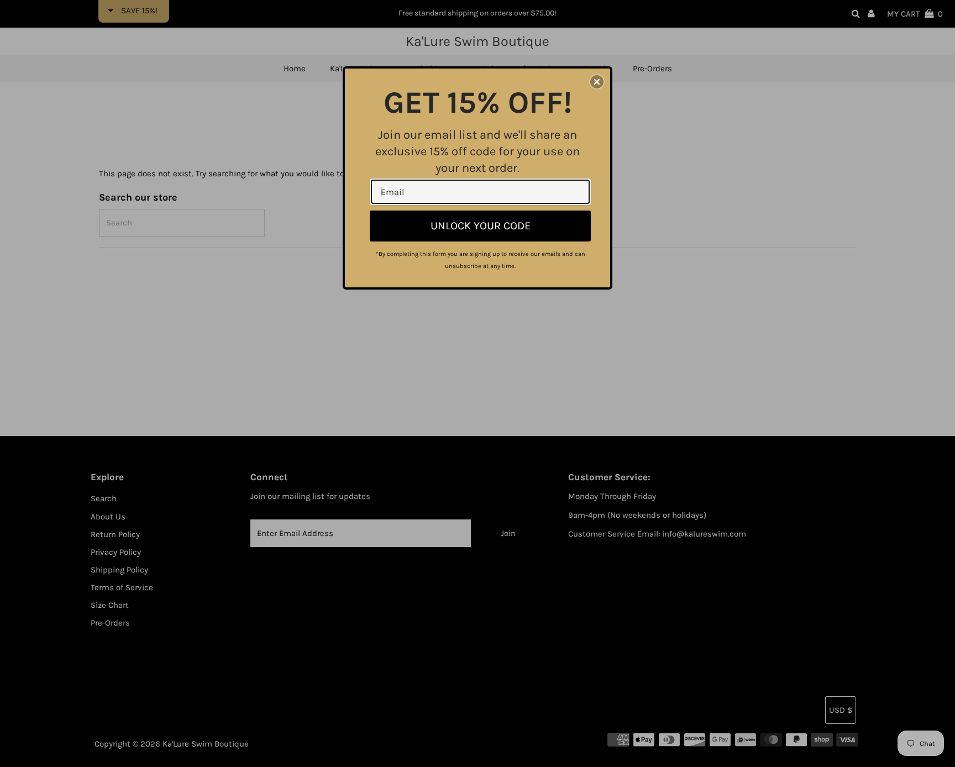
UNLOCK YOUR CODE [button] (481, 225)
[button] (597, 81)
